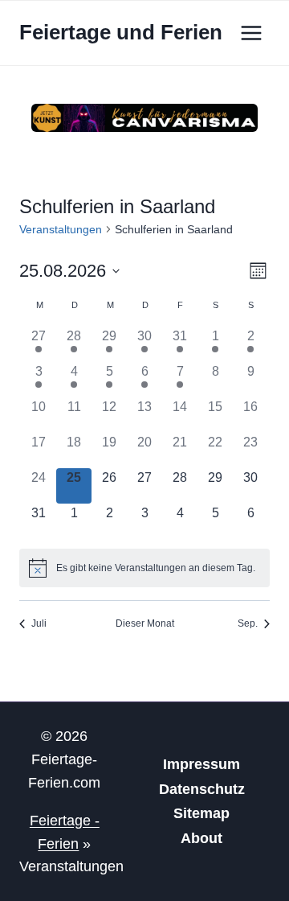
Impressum (201, 764)
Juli (39, 623)
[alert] (144, 568)
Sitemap (201, 813)
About (201, 838)
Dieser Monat (145, 623)
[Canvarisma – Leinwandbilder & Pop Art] (144, 118)
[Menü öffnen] (251, 32)
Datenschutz (202, 789)
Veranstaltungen (60, 229)
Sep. (248, 623)
